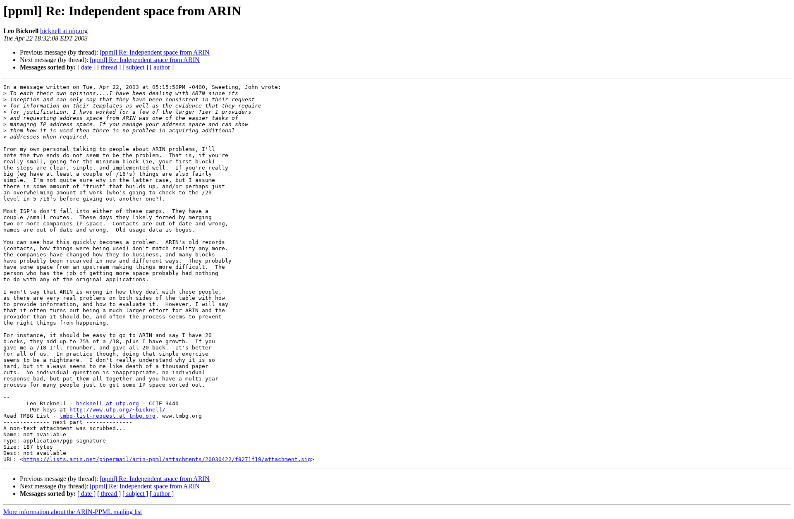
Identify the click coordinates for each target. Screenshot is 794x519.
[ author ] (162, 67)
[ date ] (86, 67)
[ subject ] (135, 67)
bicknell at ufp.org (64, 30)
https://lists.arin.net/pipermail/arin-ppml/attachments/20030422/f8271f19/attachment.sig (167, 459)
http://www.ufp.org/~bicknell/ (117, 410)
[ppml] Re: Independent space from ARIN (155, 52)
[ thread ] (109, 67)
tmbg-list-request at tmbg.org (107, 416)
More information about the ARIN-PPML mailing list (72, 511)
